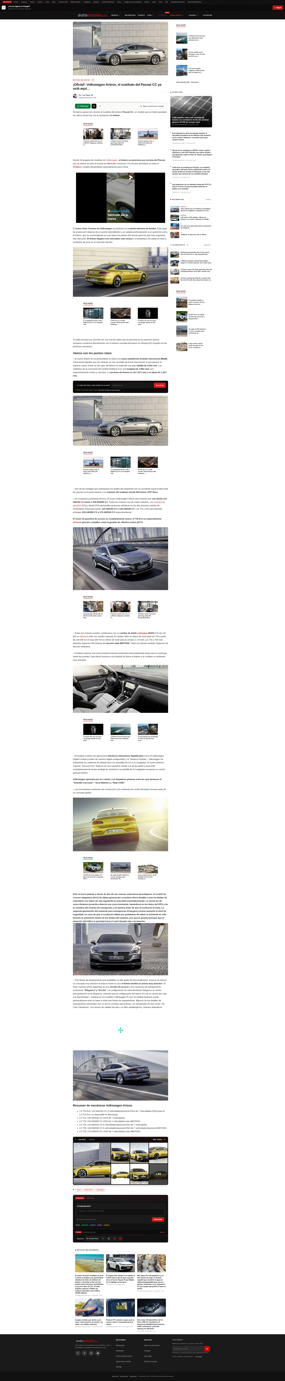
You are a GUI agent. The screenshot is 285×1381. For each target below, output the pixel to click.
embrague (142, 633)
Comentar (158, 1219)
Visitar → (163, 1232)
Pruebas (141, 15)
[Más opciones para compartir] (99, 106)
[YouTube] (98, 1353)
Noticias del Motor (81, 80)
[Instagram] (91, 1353)
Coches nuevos (176, 15)
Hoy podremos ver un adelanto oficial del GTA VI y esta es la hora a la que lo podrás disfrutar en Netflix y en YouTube (191, 186)
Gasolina (192, 15)
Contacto (147, 1351)
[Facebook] (77, 1353)
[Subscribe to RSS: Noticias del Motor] (93, 80)
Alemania (84, 636)
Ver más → (209, 199)
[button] (159, 1139)
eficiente (77, 522)
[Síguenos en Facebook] (103, 1238)
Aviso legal (148, 1356)
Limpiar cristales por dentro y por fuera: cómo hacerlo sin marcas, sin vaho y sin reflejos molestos (89, 1322)
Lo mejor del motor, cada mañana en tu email (93, 385)
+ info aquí (198, 1356)
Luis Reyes (86, 95)
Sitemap (118, 1367)
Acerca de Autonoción (152, 1345)
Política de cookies (150, 1361)
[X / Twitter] (84, 1353)
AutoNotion (207, 15)
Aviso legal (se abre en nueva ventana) (109, 390)
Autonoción (115, 1376)
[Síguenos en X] (108, 1238)
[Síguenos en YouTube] (120, 1238)
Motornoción (130, 15)
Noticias (114, 15)
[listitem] (92, 1163)
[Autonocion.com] (92, 15)
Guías (149, 15)
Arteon (79, 1190)
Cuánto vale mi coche (123, 1361)
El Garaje (163, 15)
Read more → (208, 245)
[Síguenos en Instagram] (114, 1238)
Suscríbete (160, 385)
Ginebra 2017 (88, 1190)
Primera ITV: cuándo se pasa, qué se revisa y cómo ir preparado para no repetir (120, 1322)
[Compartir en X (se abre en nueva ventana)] (94, 106)
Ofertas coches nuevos (124, 1356)
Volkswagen (112, 160)
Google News (93, 1238)
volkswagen (100, 1190)
